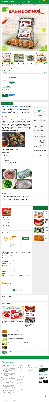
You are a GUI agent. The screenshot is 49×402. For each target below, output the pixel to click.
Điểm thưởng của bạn (21, 369)
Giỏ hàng (18, 370)
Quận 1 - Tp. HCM (12, 77)
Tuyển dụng (19, 385)
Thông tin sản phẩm (7, 103)
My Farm (18, 391)
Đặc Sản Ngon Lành (6, 220)
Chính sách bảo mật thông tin (20, 380)
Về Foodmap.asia (20, 375)
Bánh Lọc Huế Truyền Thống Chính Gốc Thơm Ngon (12, 106)
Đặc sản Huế (8, 4)
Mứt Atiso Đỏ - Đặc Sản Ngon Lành (6, 219)
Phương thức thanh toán (32, 367)
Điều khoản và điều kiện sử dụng (21, 377)
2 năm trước (12, 255)
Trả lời (8, 255)
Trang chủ (3, 4)
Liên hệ (29, 374)
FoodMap (4, 112)
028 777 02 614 (5, 95)
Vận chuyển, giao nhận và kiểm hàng (32, 370)
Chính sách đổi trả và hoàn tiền (32, 372)
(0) (8, 222)
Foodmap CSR (19, 389)
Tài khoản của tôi (20, 367)
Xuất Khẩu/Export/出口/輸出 (21, 383)
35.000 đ (11, 78)
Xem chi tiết (39, 153)
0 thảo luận (4, 255)
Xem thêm (40, 115)
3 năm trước (12, 279)
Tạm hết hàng (6, 86)
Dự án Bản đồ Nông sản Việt (21, 387)
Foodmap (8, 400)
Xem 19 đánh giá (12, 68)
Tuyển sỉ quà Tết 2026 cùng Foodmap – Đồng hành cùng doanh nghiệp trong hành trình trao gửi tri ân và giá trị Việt (12, 321)
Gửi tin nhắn (12, 95)
